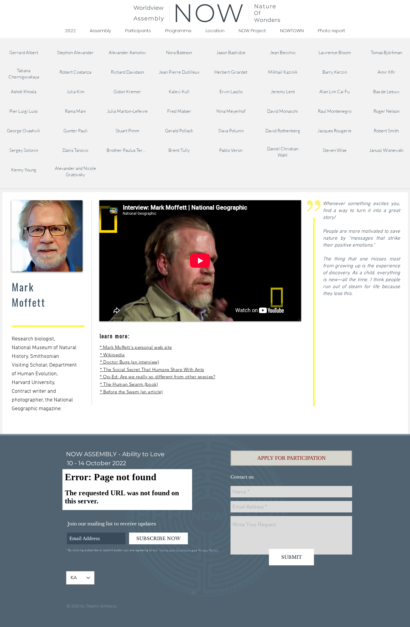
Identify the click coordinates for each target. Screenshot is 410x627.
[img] (23, 52)
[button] (291, 458)
